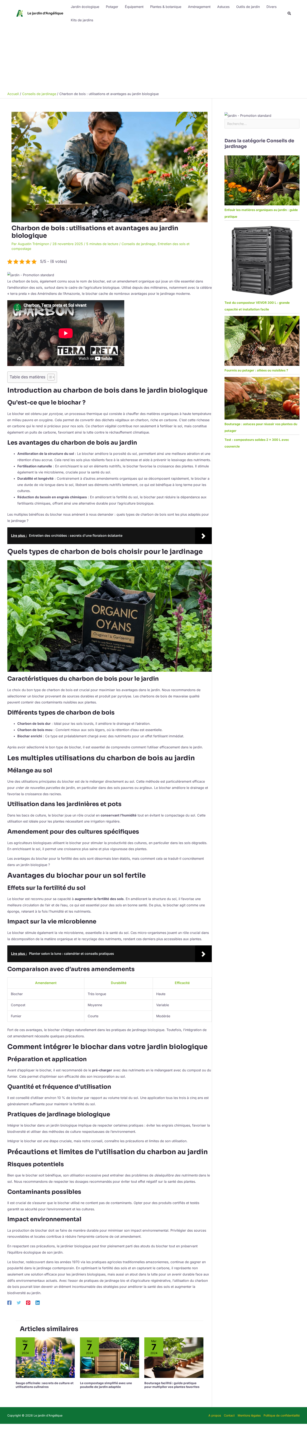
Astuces (223, 7)
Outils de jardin (248, 7)
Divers (271, 7)
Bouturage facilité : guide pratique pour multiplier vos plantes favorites (171, 1385)
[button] (289, 13)
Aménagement (199, 7)
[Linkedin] (38, 1302)
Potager (112, 7)
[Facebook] (9, 1302)
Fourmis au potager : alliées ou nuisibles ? (256, 370)
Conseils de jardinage (139, 244)
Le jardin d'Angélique (45, 13)
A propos (214, 1415)
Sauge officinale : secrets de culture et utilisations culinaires (45, 1385)
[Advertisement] (153, 58)
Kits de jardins (82, 20)
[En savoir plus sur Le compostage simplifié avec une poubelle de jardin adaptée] (109, 1357)
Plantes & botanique (165, 7)
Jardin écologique (85, 7)
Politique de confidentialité (282, 1415)
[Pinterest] (28, 1302)
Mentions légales (249, 1415)
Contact (229, 1415)
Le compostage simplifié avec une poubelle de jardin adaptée (106, 1385)
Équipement (134, 7)
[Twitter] (19, 1302)
